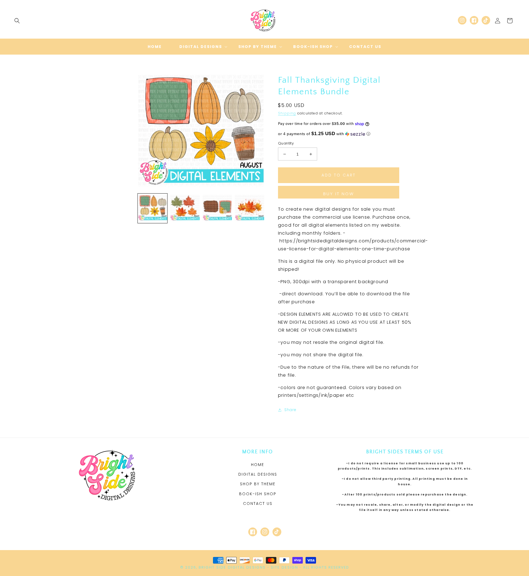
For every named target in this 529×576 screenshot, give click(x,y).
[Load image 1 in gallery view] (152, 208)
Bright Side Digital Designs (232, 567)
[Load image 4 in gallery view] (249, 208)
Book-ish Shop (257, 494)
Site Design (284, 567)
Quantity (286, 143)
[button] (17, 21)
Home (257, 464)
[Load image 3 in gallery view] (217, 208)
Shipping (287, 113)
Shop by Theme (258, 484)
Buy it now (338, 194)
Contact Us (257, 503)
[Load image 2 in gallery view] (184, 208)
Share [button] (290, 409)
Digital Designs (257, 474)
